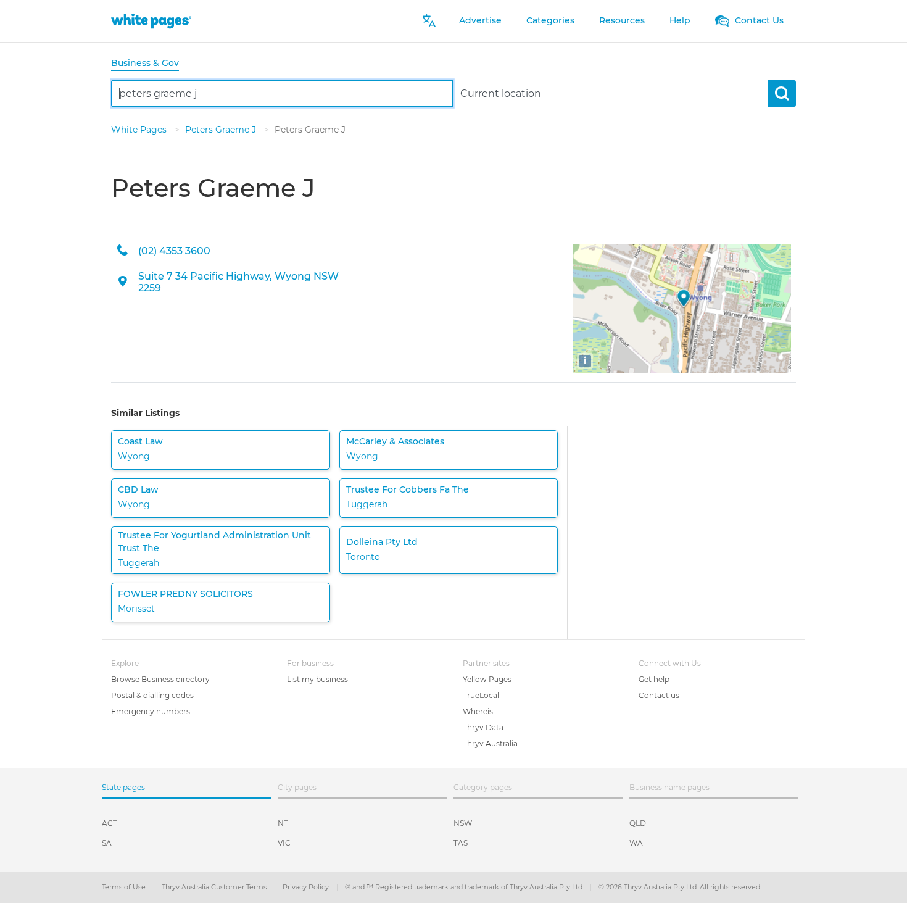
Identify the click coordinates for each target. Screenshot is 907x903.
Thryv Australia (490, 743)
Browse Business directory (160, 679)
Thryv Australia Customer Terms (215, 887)
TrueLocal (481, 695)
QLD (637, 823)
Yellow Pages (487, 679)
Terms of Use (124, 887)
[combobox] (282, 93)
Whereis (478, 711)
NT (283, 823)
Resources (622, 20)
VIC (284, 842)
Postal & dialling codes (152, 695)
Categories (550, 20)
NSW (463, 823)
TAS (461, 842)
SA (107, 842)
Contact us (659, 695)
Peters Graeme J (222, 129)
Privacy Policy (307, 887)
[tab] (150, 64)
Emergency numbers (150, 711)
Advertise (480, 20)
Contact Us (758, 20)
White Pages (140, 129)
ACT (109, 823)
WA (636, 842)
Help (679, 20)
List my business (317, 679)
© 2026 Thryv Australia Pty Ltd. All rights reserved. (679, 887)
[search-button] (781, 93)
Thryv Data (483, 727)
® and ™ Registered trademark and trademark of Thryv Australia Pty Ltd (464, 887)
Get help (654, 679)
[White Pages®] (151, 21)
